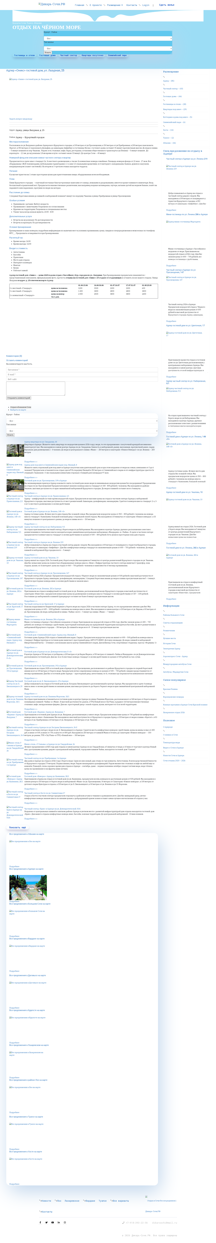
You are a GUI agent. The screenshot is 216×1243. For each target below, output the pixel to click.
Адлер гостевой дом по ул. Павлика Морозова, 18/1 (46, 696)
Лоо (59, 1200)
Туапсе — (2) (168, 138)
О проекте (96, 5)
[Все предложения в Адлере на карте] (83, 887)
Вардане (90, 1200)
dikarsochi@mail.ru (164, 1222)
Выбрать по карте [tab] (18, 410)
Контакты (131, 5)
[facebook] (40, 1222)
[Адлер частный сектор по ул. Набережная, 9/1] (15, 532)
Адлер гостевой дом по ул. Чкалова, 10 (41, 558)
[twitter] (46, 1222)
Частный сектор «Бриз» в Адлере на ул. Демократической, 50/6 (52, 809)
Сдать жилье (166, 4)
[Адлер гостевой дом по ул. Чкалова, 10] (15, 562)
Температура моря (171, 742)
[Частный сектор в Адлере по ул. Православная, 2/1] (15, 501)
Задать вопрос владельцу (20, 119)
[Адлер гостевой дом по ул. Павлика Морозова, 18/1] (15, 701)
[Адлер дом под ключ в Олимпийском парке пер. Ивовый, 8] (15, 469)
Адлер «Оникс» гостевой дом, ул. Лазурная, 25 (35, 70)
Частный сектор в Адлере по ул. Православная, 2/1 (46, 496)
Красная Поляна (170, 689)
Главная (79, 5)
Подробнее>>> (30, 462)
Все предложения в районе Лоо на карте (28, 1080)
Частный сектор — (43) (173, 89)
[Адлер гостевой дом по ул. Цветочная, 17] (187, 344)
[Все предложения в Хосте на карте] (83, 1170)
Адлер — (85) (168, 81)
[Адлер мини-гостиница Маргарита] (15, 624)
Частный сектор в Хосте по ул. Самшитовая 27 (44, 793)
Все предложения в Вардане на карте (27, 938)
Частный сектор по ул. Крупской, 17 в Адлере (44, 604)
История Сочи (169, 643)
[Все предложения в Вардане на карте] (83, 957)
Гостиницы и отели (24, 55)
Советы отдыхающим (173, 623)
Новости (46, 1200)
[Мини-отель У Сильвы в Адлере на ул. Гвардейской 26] (15, 748)
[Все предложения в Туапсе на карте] (83, 1135)
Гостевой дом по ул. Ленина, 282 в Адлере (42, 588)
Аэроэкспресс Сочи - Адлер (175, 656)
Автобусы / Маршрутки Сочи (175, 672)
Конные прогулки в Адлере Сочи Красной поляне (185, 705)
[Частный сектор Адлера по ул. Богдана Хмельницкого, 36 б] (15, 732)
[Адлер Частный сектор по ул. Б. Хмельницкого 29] (15, 686)
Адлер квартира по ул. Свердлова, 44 (40, 442)
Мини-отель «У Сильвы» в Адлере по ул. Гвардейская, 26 (49, 744)
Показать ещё (17, 827)
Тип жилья (49, 42)
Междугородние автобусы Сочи (177, 664)
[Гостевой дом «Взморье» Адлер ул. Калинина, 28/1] (15, 781)
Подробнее (14, 866)
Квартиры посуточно (92, 55)
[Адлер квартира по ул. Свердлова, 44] (15, 450)
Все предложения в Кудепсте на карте (27, 1010)
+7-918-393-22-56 (137, 1222)
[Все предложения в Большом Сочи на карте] (83, 922)
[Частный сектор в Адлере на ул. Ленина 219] (15, 547)
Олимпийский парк (117, 55)
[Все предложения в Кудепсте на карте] (83, 1028)
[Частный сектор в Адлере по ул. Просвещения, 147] (15, 578)
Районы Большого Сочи (173, 615)
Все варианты (121, 1200)
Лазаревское (72, 1200)
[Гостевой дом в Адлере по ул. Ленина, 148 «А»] (15, 516)
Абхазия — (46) (169, 143)
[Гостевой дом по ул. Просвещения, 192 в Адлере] (15, 670)
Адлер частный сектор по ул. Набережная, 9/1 (44, 527)
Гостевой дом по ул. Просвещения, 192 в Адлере (45, 666)
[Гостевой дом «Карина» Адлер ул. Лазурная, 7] (15, 717)
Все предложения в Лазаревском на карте (29, 1045)
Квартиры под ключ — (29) (175, 109)
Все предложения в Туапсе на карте (26, 1116)
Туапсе (103, 1200)
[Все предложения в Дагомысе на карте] (83, 994)
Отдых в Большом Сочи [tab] (20, 407)
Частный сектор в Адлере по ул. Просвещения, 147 (46, 573)
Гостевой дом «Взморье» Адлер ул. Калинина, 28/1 (46, 776)
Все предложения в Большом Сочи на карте (29, 903)
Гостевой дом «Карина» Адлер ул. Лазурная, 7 (44, 712)
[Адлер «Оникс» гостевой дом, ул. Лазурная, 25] (83, 97)
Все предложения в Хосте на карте (25, 1151)
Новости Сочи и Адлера (173, 755)
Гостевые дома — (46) (172, 96)
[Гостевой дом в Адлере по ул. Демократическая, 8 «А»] (15, 655)
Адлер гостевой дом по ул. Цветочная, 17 (185, 325)
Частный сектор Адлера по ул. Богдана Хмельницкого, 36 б (50, 727)
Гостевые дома (47, 55)
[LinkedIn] (59, 1222)
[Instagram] (65, 1222)
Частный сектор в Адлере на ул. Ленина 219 (43, 542)
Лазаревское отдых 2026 (174, 712)
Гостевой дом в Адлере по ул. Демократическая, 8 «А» (48, 652)
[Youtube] (52, 1222)
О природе (168, 727)
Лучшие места (169, 638)
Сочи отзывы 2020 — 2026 (174, 761)
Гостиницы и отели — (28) (174, 104)
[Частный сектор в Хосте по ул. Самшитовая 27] (15, 796)
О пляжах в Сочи (170, 735)
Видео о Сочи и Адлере (173, 748)
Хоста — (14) (168, 130)
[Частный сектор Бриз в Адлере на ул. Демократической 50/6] (15, 812)
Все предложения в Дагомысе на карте (27, 975)
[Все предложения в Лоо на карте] (83, 852)
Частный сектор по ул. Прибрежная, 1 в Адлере (45, 758)
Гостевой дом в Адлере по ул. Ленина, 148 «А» (44, 511)
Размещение (113, 5)
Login (145, 5)
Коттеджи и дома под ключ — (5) (177, 117)
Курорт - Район (50, 32)
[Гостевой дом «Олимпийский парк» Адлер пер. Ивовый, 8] (15, 640)
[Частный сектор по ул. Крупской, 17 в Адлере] (15, 609)
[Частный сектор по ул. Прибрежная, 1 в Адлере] (15, 764)
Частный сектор (68, 55)
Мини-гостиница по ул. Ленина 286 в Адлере (44, 619)
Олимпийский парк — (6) (174, 122)
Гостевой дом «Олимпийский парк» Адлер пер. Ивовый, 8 (50, 635)
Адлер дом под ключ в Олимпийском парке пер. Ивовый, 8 (50, 465)
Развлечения (169, 630)
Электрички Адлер (171, 649)
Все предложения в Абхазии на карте (26, 834)
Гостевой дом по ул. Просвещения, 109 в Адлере (45, 480)
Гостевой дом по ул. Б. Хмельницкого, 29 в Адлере (46, 681)
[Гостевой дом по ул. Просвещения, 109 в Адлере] (15, 485)
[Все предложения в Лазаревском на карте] (83, 1063)
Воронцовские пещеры (173, 697)
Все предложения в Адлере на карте (26, 869)
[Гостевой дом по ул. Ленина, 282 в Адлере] (15, 593)
